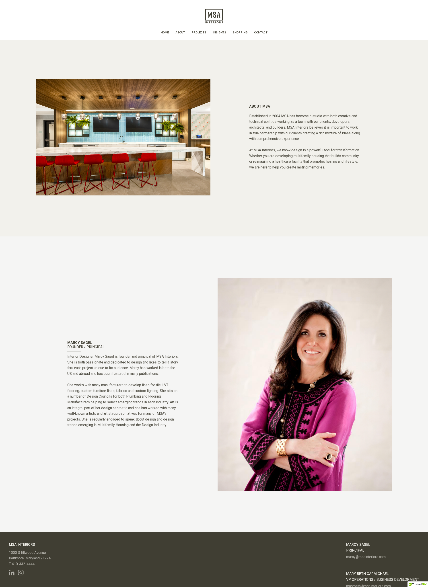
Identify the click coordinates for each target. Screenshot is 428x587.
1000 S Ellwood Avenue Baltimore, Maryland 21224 (30, 555)
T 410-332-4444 (22, 564)
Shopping (240, 32)
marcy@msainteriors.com (366, 557)
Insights (219, 32)
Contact (261, 32)
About (180, 32)
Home (165, 32)
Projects (199, 32)
